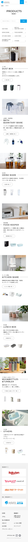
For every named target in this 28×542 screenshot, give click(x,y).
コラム (3, 517)
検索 (24, 21)
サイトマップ (17, 526)
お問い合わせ (17, 516)
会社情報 (4, 526)
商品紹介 (16, 513)
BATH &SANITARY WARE (19, 28)
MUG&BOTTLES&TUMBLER (6, 40)
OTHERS (17, 40)
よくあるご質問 (18, 523)
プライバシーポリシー (7, 529)
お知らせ (4, 523)
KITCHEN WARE (6, 36)
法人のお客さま (6, 520)
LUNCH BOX (18, 36)
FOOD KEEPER (19, 32)
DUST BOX (5, 28)
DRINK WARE (5, 32)
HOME (3, 513)
